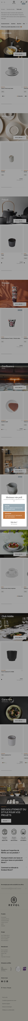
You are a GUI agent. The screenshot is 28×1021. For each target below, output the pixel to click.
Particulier (13, 507)
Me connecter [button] (14, 524)
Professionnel (13, 515)
